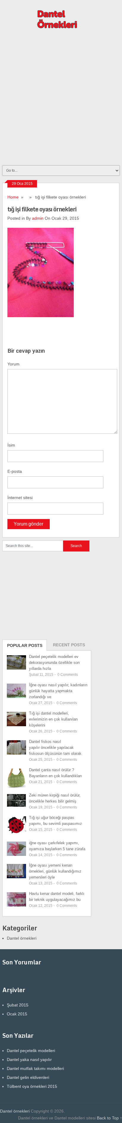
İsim (11, 445)
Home (13, 197)
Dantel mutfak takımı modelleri (35, 1068)
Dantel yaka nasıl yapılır (29, 1059)
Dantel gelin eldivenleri (28, 1077)
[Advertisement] (61, 99)
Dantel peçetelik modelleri (31, 1050)
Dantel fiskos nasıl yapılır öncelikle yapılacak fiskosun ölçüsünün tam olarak (55, 747)
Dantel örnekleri (21, 938)
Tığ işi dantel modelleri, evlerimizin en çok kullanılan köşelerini (53, 719)
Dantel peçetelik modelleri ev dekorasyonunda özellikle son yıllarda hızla (54, 662)
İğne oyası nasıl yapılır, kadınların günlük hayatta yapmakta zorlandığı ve (58, 691)
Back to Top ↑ (109, 1118)
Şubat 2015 (17, 1005)
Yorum (13, 364)
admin (38, 218)
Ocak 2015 (17, 1014)
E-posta (14, 471)
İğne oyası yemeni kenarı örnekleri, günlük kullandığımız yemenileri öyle (55, 871)
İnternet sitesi (20, 497)
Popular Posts (24, 645)
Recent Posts (69, 644)
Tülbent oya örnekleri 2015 (32, 1086)
